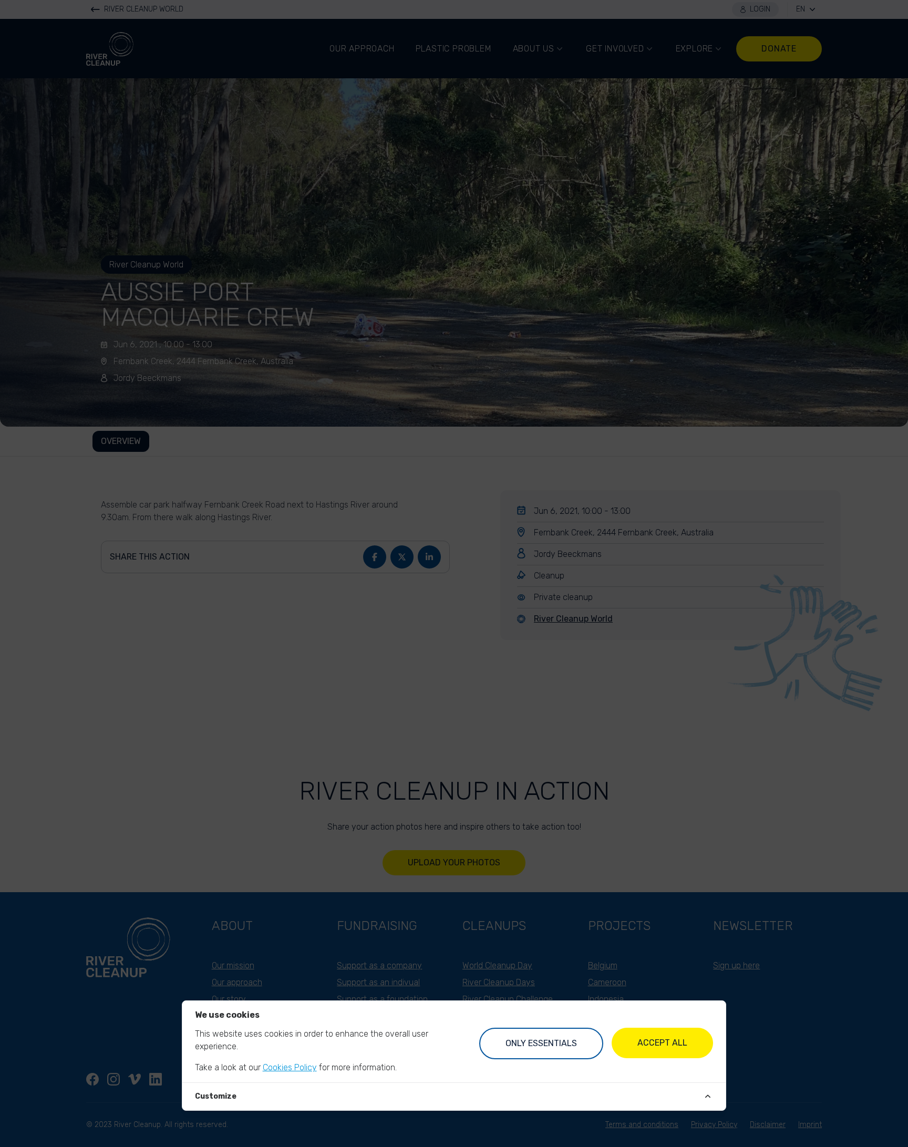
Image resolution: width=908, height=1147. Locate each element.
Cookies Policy (290, 1067)
